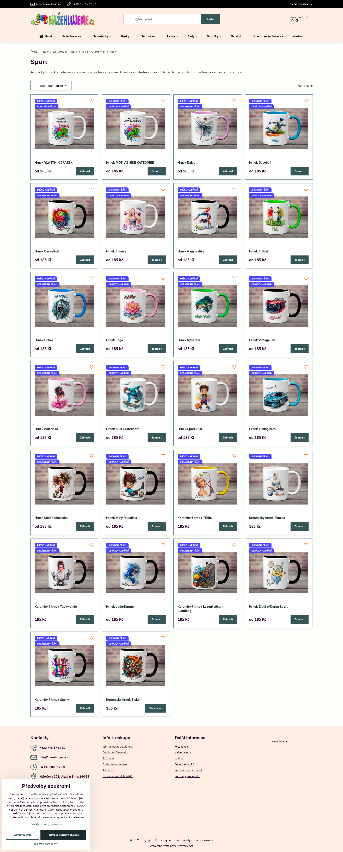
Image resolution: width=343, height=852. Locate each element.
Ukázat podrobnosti (46, 844)
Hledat (210, 19)
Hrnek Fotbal (258, 251)
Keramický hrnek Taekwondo (56, 607)
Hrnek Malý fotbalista (121, 518)
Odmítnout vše (22, 835)
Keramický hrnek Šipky (123, 700)
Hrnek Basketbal (47, 251)
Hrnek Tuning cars (262, 429)
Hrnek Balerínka (46, 429)
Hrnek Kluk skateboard (122, 429)
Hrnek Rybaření (189, 340)
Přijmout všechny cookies (63, 835)
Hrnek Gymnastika (191, 251)
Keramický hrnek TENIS (195, 518)
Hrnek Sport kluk (190, 429)
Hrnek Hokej (44, 340)
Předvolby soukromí (167, 840)
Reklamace (109, 770)
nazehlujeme (280, 741)
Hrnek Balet (186, 162)
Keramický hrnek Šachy (52, 700)
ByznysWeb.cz (185, 846)
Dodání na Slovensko (115, 752)
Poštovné (108, 758)
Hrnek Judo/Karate (120, 607)
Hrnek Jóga (114, 340)
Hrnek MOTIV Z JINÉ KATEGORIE (130, 162)
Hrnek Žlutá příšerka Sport (268, 607)
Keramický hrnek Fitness (267, 518)
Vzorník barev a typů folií (118, 746)
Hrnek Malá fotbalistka (51, 518)
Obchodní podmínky (115, 764)
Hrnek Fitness (116, 251)
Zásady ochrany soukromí (197, 840)
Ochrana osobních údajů (118, 776)
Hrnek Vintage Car (262, 340)
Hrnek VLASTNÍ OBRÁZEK (53, 162)
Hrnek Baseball (260, 162)
